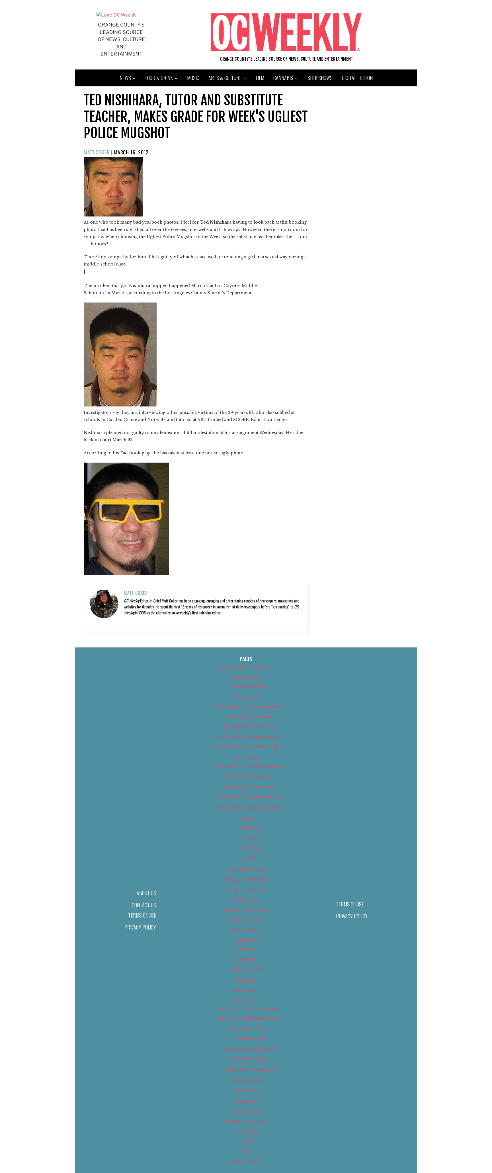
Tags (249, 857)
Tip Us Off (246, 1141)
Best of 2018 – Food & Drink (249, 726)
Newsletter (246, 990)
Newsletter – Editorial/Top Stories (249, 1018)
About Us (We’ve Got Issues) (246, 667)
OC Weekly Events (246, 1080)
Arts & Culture (224, 77)
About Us (146, 893)
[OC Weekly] (116, 15)
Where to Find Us (246, 1161)
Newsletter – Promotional (249, 1069)
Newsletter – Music (249, 1058)
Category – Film (246, 899)
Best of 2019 (246, 758)
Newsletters (246, 1000)
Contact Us (144, 905)
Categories (249, 827)
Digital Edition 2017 (249, 968)
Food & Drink (159, 77)
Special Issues (246, 1111)
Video (246, 1151)
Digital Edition (357, 77)
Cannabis (283, 77)
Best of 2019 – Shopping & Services (249, 796)
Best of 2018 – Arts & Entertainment (249, 706)
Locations (250, 837)
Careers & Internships (246, 869)
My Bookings (249, 847)
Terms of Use (142, 915)
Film (260, 77)
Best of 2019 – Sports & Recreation (249, 807)
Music (193, 77)
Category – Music (246, 919)
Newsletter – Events (249, 1028)
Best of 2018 (246, 697)
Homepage (246, 980)
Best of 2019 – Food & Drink (249, 786)
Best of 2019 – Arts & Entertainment (249, 766)
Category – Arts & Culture (246, 879)
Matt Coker (97, 152)
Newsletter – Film (249, 1038)
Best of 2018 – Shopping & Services (249, 736)
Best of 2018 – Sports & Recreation (249, 746)
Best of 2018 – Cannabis (249, 716)
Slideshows (320, 77)
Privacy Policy (140, 927)
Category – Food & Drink (246, 909)
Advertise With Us (246, 677)
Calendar (246, 818)
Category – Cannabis (246, 889)
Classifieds (246, 939)
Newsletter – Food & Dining (249, 1049)
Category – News (246, 929)
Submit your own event (246, 1121)
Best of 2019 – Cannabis (249, 776)
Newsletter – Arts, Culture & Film (249, 1008)
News (125, 77)
